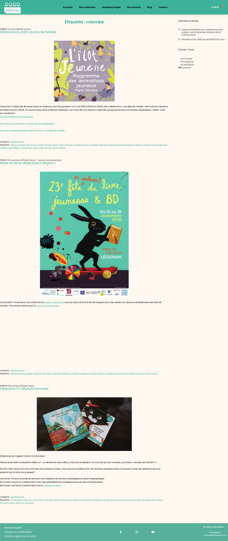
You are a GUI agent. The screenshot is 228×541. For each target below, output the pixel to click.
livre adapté (129, 373)
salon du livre (45, 147)
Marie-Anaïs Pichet (54, 302)
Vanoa (27, 29)
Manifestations (17, 141)
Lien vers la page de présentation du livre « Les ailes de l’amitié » (33, 130)
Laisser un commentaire (49, 160)
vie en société (58, 147)
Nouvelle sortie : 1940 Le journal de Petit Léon (203, 39)
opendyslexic (14, 147)
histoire (121, 500)
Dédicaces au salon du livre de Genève (28, 32)
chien (60, 145)
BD (40, 373)
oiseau (159, 500)
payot (35, 147)
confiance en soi (81, 145)
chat (55, 145)
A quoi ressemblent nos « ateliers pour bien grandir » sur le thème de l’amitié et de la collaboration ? (202, 32)
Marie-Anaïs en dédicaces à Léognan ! (28, 163)
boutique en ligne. (52, 485)
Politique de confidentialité (18, 531)
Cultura (56, 500)
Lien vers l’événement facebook (16, 116)
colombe (68, 145)
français (92, 373)
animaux (48, 145)
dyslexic (138, 145)
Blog (149, 7)
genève (113, 500)
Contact (163, 7)
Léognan (101, 373)
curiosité (94, 145)
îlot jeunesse (157, 145)
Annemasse (16, 500)
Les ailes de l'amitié (114, 373)
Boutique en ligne (111, 7)
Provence (140, 373)
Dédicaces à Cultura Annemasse (24, 389)
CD (43, 373)
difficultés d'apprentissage (121, 145)
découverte (66, 500)
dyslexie (146, 145)
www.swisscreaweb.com (215, 535)
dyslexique (96, 500)
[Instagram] (136, 532)
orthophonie (26, 147)
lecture (129, 500)
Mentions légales (13, 527)
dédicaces (103, 145)
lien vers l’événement (48, 305)
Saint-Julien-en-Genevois (22, 503)
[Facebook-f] (120, 532)
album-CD (31, 145)
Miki (153, 500)
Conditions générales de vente (20, 536)
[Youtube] (152, 532)
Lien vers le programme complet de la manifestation (27, 123)
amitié (40, 145)
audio (35, 373)
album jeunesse (18, 145)
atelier (29, 373)
